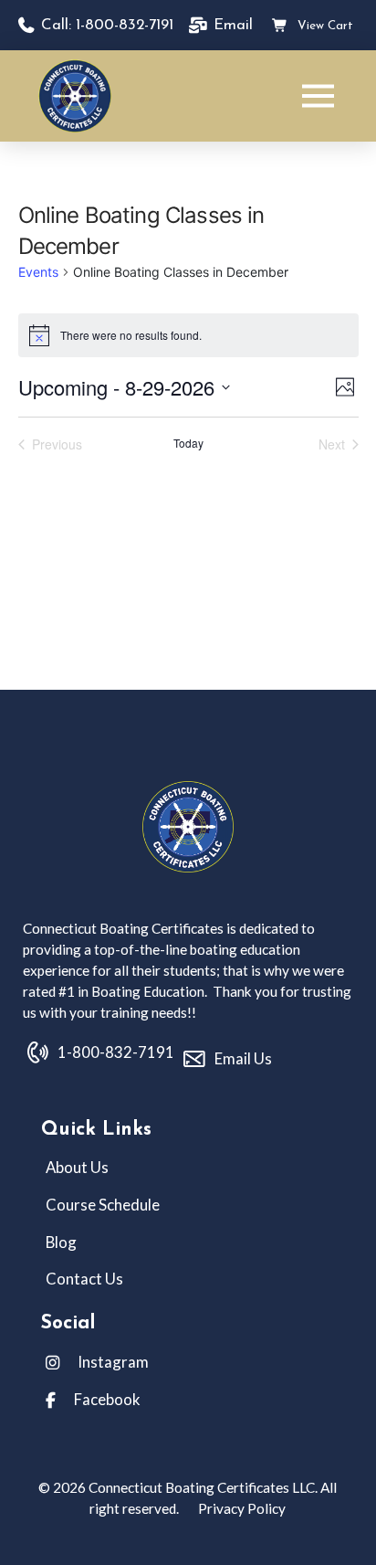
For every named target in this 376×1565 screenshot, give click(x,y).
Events (38, 272)
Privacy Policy (240, 1508)
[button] (318, 96)
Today (188, 443)
